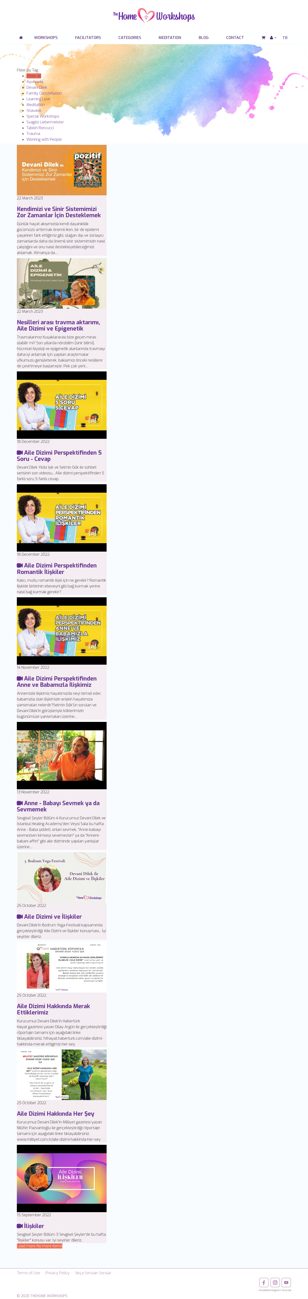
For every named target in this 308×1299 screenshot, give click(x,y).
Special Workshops (42, 116)
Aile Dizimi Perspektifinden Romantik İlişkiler (57, 569)
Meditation (170, 37)
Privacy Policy (57, 1272)
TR (285, 37)
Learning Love (38, 99)
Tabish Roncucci (40, 127)
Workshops (46, 37)
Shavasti (33, 110)
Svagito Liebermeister (45, 122)
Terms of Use (28, 1272)
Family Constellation (44, 93)
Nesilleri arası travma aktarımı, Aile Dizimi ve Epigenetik (58, 325)
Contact (235, 37)
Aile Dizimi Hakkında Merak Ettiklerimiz (53, 1009)
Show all (33, 75)
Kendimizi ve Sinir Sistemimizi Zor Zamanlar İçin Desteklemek (59, 212)
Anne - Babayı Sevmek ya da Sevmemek (58, 806)
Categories (129, 37)
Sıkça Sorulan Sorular (93, 1272)
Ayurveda (34, 81)
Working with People (44, 139)
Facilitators (88, 37)
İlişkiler (33, 1226)
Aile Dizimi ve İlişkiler (52, 917)
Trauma (33, 133)
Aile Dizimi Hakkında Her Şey (55, 1114)
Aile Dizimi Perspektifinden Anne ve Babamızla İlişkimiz (57, 682)
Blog (204, 37)
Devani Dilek (36, 87)
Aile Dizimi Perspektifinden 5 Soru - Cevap (59, 456)
